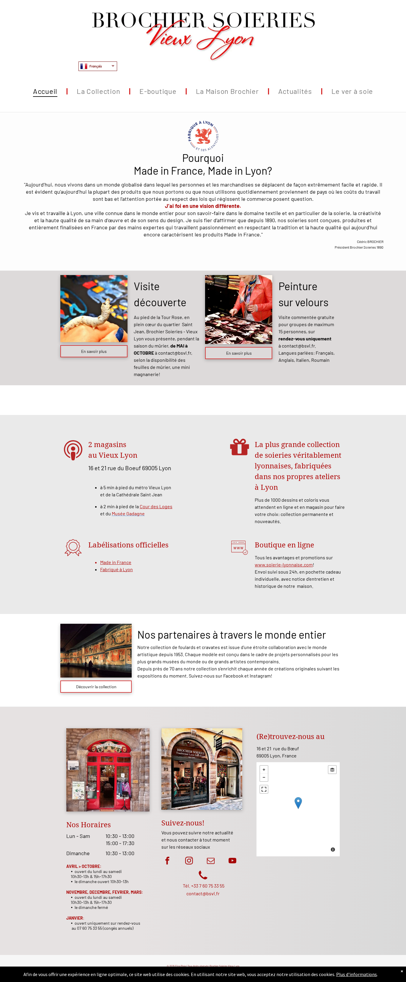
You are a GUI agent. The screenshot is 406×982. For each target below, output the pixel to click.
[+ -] (298, 809)
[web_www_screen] (240, 557)
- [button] (264, 777)
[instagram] (189, 861)
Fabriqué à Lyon (116, 569)
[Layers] (332, 769)
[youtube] (232, 861)
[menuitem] (46, 91)
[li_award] (73, 557)
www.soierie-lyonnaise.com (284, 564)
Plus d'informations (356, 974)
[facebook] (167, 861)
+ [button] (264, 769)
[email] (211, 861)
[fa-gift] (240, 456)
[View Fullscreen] (264, 789)
